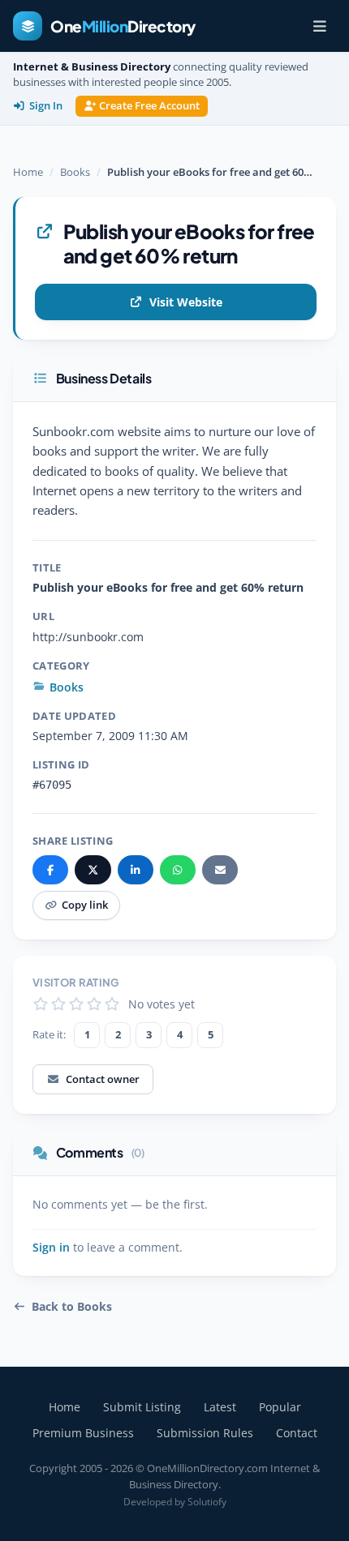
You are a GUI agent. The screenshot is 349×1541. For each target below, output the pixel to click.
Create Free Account (149, 106)
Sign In (45, 106)
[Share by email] (220, 869)
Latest (220, 1407)
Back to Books (72, 1306)
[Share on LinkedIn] (135, 869)
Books (75, 172)
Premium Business (83, 1432)
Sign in (51, 1247)
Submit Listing (142, 1407)
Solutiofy (206, 1502)
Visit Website (185, 302)
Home (28, 172)
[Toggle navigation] (320, 26)
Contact (296, 1432)
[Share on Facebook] (50, 869)
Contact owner (103, 1079)
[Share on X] (92, 869)
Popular (280, 1407)
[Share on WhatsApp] (178, 869)
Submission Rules (205, 1432)
